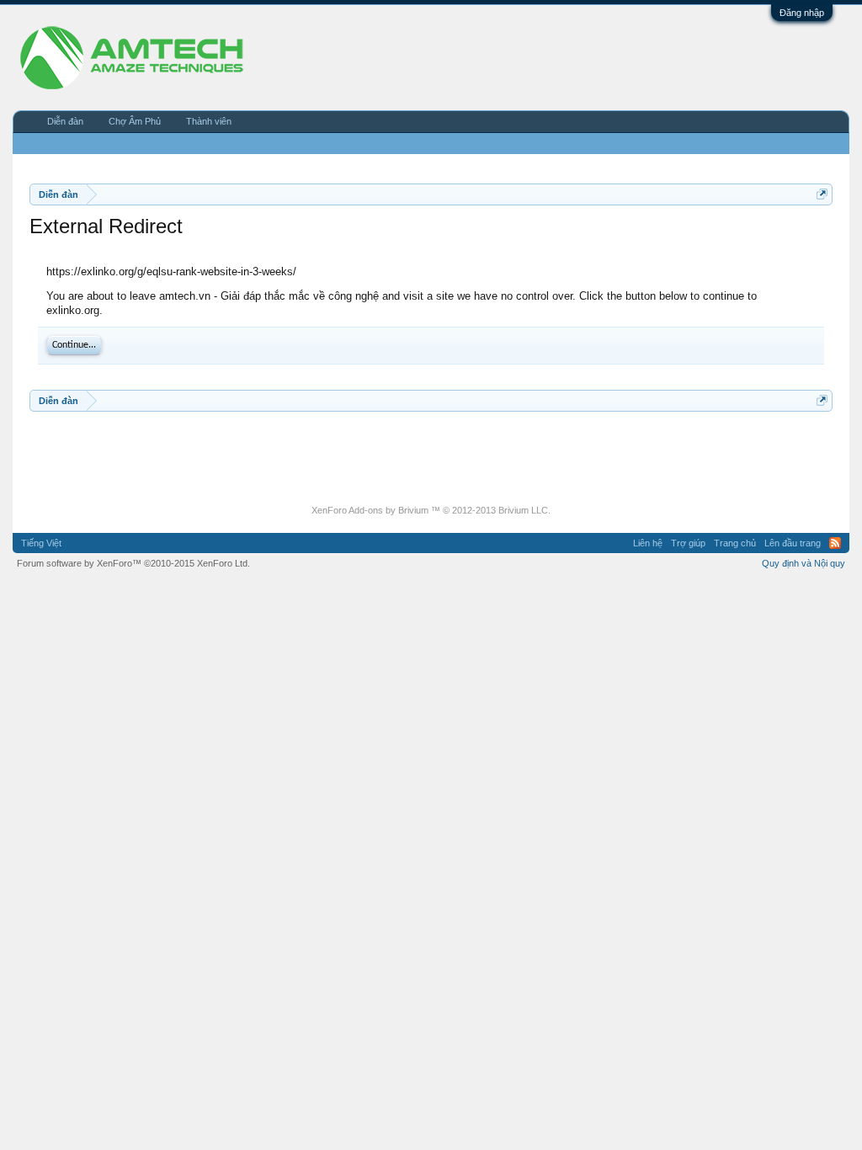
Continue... (74, 345)
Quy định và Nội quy (803, 563)
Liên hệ (647, 543)
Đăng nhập (802, 13)
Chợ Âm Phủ (135, 121)
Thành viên (208, 121)
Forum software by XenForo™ (133, 563)
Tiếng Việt (41, 543)
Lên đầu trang (792, 543)
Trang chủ (735, 543)
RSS (835, 543)
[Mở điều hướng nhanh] (822, 194)
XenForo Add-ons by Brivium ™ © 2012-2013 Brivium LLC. (431, 510)
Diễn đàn (65, 121)
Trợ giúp (688, 543)
